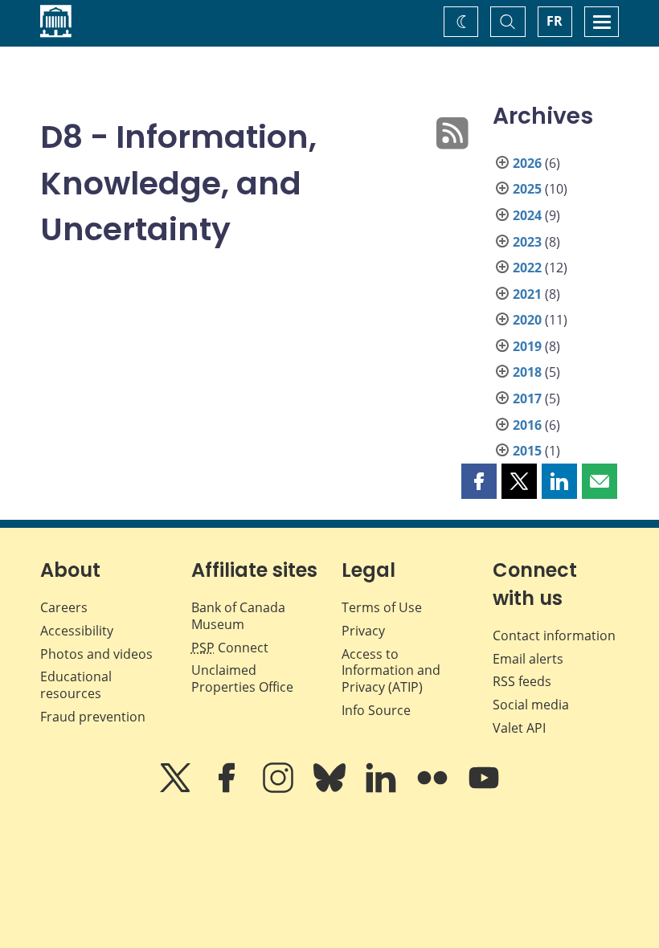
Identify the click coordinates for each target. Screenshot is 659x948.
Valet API (519, 728)
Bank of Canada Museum (238, 616)
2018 (527, 372)
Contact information (554, 635)
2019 (527, 346)
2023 (527, 242)
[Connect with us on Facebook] (228, 789)
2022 (527, 267)
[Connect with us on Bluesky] (331, 789)
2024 (527, 215)
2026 (527, 163)
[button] (479, 481)
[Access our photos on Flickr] (434, 789)
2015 (527, 451)
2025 (527, 189)
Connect (229, 647)
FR (554, 21)
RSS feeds (522, 681)
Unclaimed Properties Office (242, 678)
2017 (527, 398)
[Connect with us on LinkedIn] (382, 789)
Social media (531, 704)
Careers (64, 607)
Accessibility (76, 630)
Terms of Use (382, 607)
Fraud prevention (92, 716)
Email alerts (528, 659)
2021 (527, 294)
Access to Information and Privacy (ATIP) (391, 671)
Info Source (376, 710)
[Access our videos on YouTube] (484, 789)
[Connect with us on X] (177, 789)
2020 (527, 320)
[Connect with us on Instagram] (279, 789)
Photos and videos (96, 654)
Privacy (363, 630)
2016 (527, 425)
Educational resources (76, 685)
